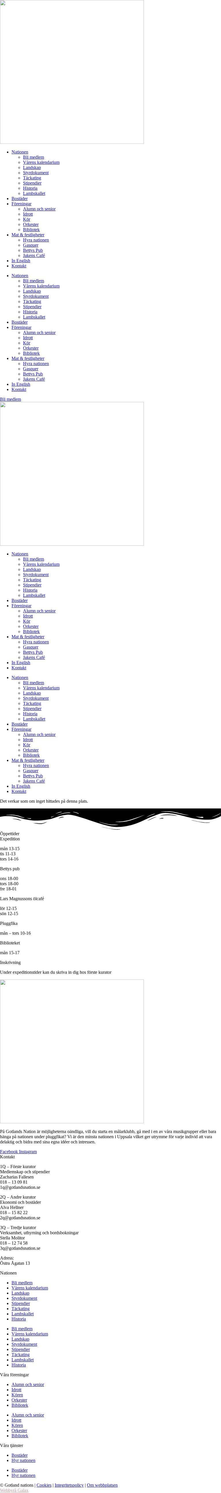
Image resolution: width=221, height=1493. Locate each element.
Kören (17, 1394)
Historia (30, 188)
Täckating (32, 177)
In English (21, 260)
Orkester (31, 224)
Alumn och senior (39, 208)
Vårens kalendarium (41, 162)
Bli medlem (33, 157)
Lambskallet (34, 193)
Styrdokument (36, 172)
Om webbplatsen (102, 1485)
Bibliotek (31, 229)
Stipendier (32, 183)
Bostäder (20, 198)
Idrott (28, 214)
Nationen (20, 152)
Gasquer (30, 245)
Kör (26, 219)
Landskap (32, 167)
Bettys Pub (33, 250)
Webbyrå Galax (14, 1490)
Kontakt (19, 265)
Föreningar (21, 203)
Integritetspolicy (69, 1485)
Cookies (44, 1485)
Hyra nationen (36, 239)
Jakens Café (34, 255)
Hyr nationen (23, 1460)
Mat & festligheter (28, 234)
